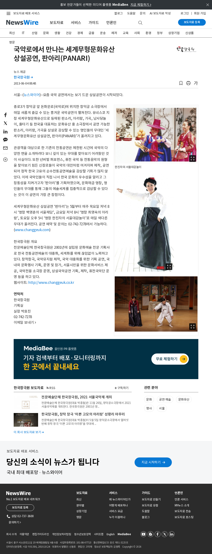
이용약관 (24, 534)
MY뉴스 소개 (182, 505)
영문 (12, 42)
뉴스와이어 (32, 95)
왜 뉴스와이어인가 (120, 499)
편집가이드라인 (40, 534)
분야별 (80, 505)
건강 (68, 33)
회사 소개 (11, 534)
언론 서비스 (181, 499)
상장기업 (173, 33)
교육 (125, 33)
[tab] (91, 492)
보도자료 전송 (183, 511)
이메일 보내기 (25, 322)
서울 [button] (162, 408)
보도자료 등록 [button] (20, 507)
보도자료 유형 (150, 505)
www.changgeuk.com (32, 230)
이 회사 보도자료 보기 (29, 432)
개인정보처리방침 (61, 534)
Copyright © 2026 (131, 546)
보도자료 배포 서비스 (26, 13)
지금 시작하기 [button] (151, 462)
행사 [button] (149, 408)
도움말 (131, 13)
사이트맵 (99, 534)
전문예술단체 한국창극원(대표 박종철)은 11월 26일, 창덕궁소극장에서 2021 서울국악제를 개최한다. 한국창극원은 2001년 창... (86, 404)
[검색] (140, 23)
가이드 (94, 22)
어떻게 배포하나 (118, 505)
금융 (91, 33)
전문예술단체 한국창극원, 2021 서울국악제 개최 (76, 397)
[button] (180, 83)
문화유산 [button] (183, 399)
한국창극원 (23, 77)
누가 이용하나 (117, 517)
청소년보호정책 (82, 534)
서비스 (76, 22)
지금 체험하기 (140, 5)
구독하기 (123, 388)
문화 (46, 33)
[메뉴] (9, 13)
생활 (57, 33)
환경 (148, 33)
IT (23, 33)
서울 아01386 (30, 546)
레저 (114, 33)
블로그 (118, 13)
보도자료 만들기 (151, 499)
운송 (103, 33)
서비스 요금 (116, 511)
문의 (142, 13)
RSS (52, 388)
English (111, 534)
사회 (137, 33)
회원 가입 (200, 13)
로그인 (185, 13)
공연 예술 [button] (165, 399)
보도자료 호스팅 (184, 517)
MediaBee (124, 534)
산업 (34, 33)
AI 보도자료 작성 (160, 13)
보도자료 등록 (192, 22)
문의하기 (15, 522)
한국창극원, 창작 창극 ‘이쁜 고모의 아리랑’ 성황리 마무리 (83, 414)
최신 (12, 33)
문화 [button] (149, 399)
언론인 (111, 22)
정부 (160, 33)
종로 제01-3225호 (119, 542)
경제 (80, 33)
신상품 (189, 33)
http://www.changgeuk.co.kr (51, 282)
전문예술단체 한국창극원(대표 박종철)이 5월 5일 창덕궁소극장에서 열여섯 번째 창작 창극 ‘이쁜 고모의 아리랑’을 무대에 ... (84, 422)
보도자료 (56, 22)
